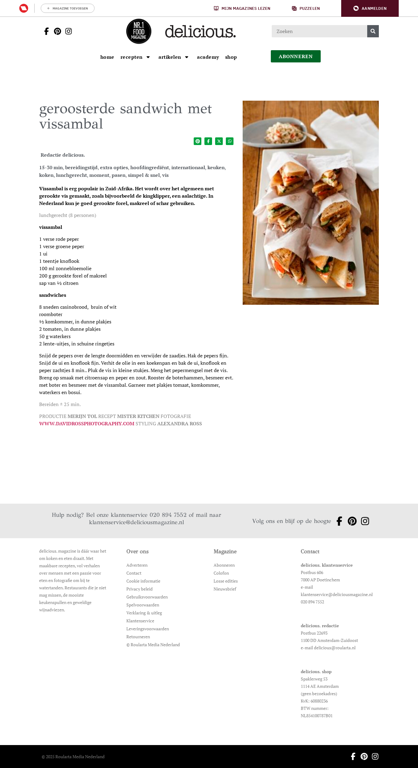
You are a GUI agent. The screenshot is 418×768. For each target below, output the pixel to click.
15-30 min (51, 167)
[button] (370, 8)
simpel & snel (144, 175)
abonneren (296, 56)
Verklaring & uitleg (144, 613)
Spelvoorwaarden (142, 605)
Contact (133, 573)
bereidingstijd (81, 167)
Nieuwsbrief (225, 589)
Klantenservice (140, 621)
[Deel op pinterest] (197, 141)
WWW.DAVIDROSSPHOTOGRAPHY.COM (86, 423)
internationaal (188, 167)
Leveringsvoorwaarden (147, 629)
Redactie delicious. (63, 154)
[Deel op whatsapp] (229, 141)
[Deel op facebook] (208, 141)
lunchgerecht (71, 175)
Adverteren (136, 565)
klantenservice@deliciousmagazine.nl (136, 522)
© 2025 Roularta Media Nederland (73, 756)
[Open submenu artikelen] (186, 57)
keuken (216, 167)
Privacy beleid (139, 589)
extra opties (114, 167)
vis (165, 175)
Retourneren (138, 636)
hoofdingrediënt (149, 167)
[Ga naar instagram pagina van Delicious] (66, 31)
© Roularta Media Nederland (153, 644)
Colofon (221, 573)
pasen (118, 175)
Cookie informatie (143, 581)
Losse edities (226, 581)
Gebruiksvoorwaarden (147, 597)
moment (99, 175)
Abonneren (224, 565)
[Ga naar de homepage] (138, 31)
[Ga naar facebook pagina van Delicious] (44, 31)
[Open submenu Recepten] (148, 57)
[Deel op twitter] (219, 141)
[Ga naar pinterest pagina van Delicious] (55, 31)
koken (46, 175)
